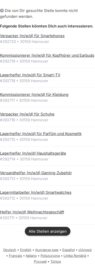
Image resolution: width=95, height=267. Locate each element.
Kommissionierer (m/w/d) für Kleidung (34, 94)
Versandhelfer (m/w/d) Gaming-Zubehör (36, 172)
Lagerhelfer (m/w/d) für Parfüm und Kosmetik (41, 133)
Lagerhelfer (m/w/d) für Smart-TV (30, 74)
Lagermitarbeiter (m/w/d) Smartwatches (35, 192)
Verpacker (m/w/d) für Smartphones (32, 35)
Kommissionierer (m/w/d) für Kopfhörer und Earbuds (47, 55)
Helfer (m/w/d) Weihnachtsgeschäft (32, 212)
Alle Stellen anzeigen (48, 231)
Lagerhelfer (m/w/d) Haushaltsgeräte (33, 153)
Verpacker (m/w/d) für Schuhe (27, 114)
